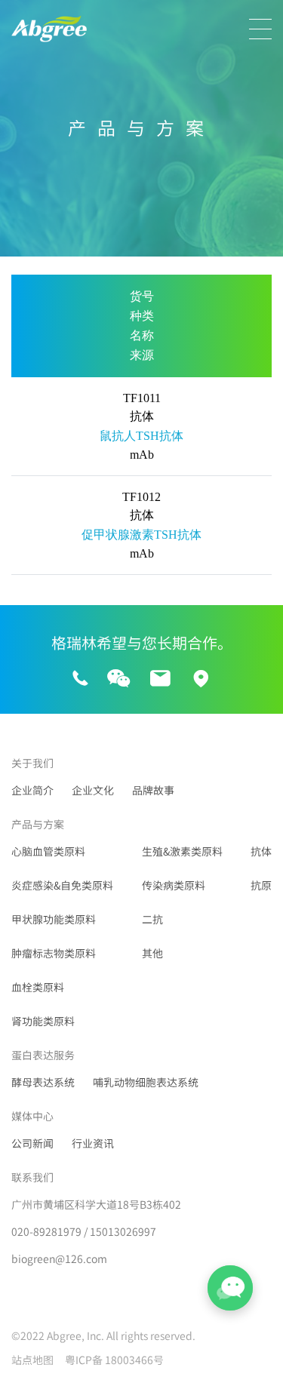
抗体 (261, 852)
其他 (152, 953)
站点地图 (32, 1360)
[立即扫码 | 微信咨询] (118, 679)
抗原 (261, 885)
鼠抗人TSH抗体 (141, 435)
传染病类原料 (173, 885)
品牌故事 (153, 790)
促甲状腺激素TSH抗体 (141, 534)
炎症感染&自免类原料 (62, 885)
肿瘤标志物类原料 (53, 953)
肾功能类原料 (43, 1021)
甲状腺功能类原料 (53, 919)
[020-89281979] (80, 679)
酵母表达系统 (43, 1082)
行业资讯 (93, 1144)
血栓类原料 (37, 987)
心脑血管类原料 (48, 852)
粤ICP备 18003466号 (114, 1360)
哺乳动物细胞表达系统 (145, 1082)
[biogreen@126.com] (160, 679)
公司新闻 (32, 1144)
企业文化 (93, 790)
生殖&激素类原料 (182, 852)
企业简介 (32, 790)
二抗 (152, 919)
